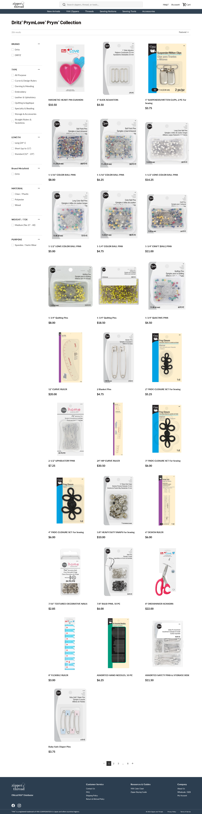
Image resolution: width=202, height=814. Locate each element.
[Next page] (132, 763)
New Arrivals (53, 11)
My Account (182, 795)
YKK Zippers (72, 11)
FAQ (88, 792)
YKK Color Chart (137, 788)
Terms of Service (185, 811)
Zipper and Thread (157, 811)
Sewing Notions (108, 11)
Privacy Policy (172, 811)
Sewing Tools (129, 11)
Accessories (148, 11)
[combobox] (101, 4)
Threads (89, 11)
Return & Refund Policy (95, 799)
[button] (184, 32)
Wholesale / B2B (184, 792)
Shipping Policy (92, 795)
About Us (181, 788)
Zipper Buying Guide (139, 792)
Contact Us (90, 788)
